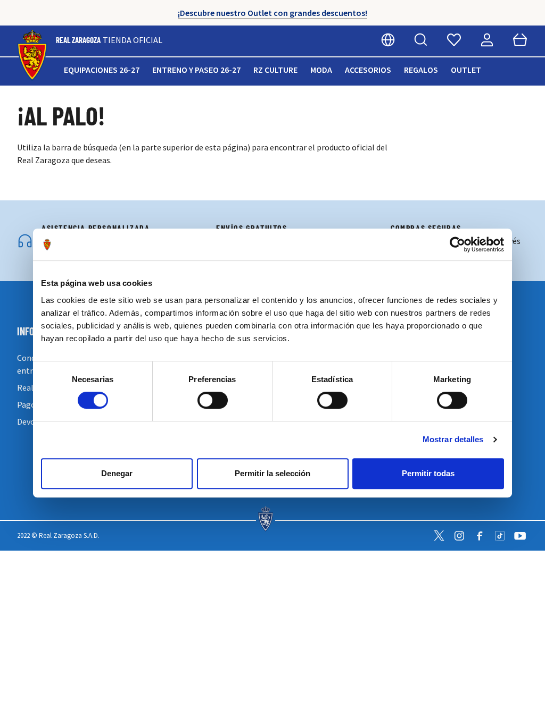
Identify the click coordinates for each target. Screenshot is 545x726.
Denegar (117, 473)
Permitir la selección (272, 473)
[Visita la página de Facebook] (480, 536)
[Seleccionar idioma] (388, 40)
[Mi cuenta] (487, 40)
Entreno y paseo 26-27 (196, 69)
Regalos (421, 69)
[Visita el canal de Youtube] (520, 536)
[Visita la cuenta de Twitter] (439, 536)
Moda (321, 69)
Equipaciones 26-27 (101, 69)
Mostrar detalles (453, 439)
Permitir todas (428, 473)
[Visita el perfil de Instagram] (459, 536)
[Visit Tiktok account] (500, 536)
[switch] (212, 400)
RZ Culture (275, 69)
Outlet (466, 69)
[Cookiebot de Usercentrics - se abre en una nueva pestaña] (457, 244)
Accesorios (368, 69)
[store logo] (32, 55)
